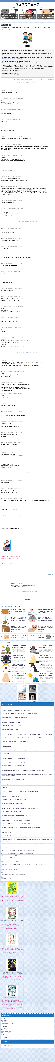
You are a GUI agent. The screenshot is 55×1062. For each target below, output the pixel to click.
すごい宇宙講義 (12, 946)
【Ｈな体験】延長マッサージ (8, 746)
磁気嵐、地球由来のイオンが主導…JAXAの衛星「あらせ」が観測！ (16, 820)
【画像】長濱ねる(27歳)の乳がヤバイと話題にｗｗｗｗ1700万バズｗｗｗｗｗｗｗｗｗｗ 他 (17, 855)
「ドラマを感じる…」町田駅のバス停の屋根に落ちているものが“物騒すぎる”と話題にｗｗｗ (21, 713)
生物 (7, 24)
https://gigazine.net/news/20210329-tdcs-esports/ (14, 74)
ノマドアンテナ (4, 1021)
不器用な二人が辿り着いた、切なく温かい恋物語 (10, 861)
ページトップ (51, 574)
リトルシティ (4, 1028)
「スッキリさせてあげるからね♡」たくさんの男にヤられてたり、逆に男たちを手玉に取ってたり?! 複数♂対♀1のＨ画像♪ (27, 734)
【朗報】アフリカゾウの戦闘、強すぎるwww (11, 722)
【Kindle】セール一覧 (6, 832)
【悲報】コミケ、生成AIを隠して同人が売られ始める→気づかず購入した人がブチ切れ (20, 808)
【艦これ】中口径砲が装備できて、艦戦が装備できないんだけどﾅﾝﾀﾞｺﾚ (17, 815)
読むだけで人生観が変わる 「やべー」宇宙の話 (12, 972)
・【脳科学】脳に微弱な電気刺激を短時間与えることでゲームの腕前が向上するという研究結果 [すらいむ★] (35, 79)
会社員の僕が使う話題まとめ (7, 1031)
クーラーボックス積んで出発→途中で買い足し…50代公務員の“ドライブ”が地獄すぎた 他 (17, 853)
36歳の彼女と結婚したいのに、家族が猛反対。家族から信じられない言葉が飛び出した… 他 (17, 850)
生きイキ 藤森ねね (5, 753)
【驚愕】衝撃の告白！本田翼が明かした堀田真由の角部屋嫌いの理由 (13, 874)
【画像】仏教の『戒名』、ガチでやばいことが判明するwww (14, 717)
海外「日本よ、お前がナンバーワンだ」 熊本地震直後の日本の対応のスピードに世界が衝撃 (21, 827)
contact (41, 7)
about (13, 7)
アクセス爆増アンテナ (6, 1037)
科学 (10, 24)
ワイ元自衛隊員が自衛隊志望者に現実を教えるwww (12, 803)
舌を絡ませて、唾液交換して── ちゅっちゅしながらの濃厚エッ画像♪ (16, 710)
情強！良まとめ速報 (5, 1032)
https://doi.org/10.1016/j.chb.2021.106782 (12, 58)
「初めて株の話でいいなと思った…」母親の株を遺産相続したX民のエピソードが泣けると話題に (22, 737)
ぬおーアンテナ (4, 1020)
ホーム (52, 576)
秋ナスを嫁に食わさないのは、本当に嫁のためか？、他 (13, 762)
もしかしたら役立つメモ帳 (7, 1023)
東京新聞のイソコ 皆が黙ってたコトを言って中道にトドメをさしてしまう (17, 741)
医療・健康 (3, 24)
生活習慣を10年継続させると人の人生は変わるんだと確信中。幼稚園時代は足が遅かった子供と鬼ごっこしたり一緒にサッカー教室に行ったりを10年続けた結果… (27, 775)
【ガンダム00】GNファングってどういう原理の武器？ (13, 811)
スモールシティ (4, 1026)
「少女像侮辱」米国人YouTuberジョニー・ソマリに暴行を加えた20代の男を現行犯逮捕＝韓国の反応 (23, 770)
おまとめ (3, 1018)
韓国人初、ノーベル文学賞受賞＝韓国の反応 (11, 796)
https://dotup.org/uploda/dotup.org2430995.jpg (12, 455)
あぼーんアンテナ (5, 1029)
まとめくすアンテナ (5, 1034)
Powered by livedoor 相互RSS (7, 857)
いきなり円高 (4, 787)
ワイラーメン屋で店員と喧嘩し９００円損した (9, 869)
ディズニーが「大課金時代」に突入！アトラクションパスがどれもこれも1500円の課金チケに (21, 791)
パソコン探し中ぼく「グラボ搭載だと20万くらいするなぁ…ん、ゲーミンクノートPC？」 (20, 835)
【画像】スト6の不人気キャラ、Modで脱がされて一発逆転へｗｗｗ (16, 799)
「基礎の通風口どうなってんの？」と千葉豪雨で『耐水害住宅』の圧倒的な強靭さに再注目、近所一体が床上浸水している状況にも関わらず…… (27, 840)
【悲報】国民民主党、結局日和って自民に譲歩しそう (13, 779)
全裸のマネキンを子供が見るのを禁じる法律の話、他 (13, 765)
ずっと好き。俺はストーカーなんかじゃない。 (9, 847)
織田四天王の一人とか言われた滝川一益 (10, 729)
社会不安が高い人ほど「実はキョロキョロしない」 (12, 725)
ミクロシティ (4, 1024)
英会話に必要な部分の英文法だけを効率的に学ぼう (27, 82)
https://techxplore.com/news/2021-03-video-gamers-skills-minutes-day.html (20, 62)
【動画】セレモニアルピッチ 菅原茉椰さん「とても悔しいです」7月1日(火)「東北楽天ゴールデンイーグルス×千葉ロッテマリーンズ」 (25, 864)
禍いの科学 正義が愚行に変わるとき (12, 997)
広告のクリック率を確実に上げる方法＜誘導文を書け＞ (13, 758)
